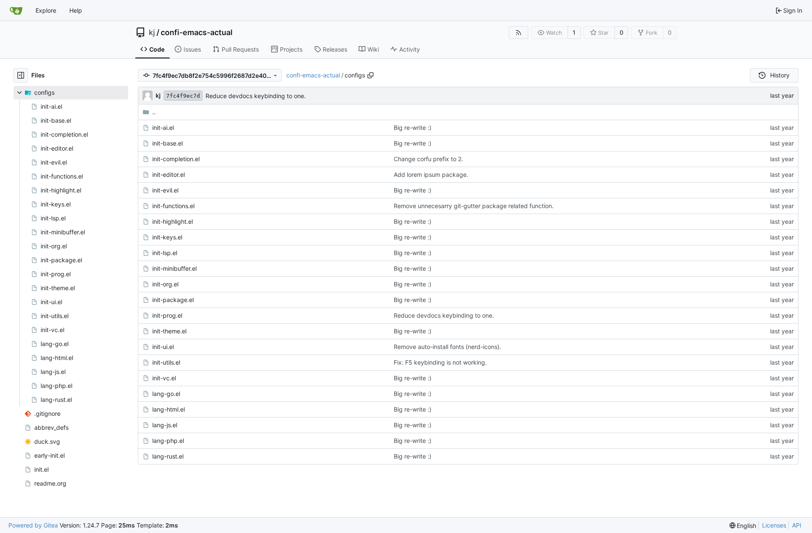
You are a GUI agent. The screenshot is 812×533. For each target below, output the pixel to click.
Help (75, 10)
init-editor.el (168, 174)
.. (154, 111)
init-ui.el (163, 346)
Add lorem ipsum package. (431, 174)
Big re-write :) (412, 127)
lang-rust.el (168, 456)
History (780, 75)
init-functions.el (173, 205)
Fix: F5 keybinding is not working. (440, 362)
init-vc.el (164, 378)
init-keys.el (167, 237)
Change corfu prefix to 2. (428, 158)
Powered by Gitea (33, 525)
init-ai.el (163, 127)
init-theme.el (169, 331)
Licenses (774, 525)
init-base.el (167, 143)
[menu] (743, 525)
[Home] (16, 10)
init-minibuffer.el (174, 268)
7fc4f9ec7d (183, 96)
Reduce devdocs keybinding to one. (256, 95)
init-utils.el (166, 362)
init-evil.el (165, 190)
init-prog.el (167, 315)
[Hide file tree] (21, 75)
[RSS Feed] (518, 32)
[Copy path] (370, 75)
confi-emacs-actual (197, 32)
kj (152, 32)
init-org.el (165, 284)
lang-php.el (168, 440)
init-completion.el (176, 158)
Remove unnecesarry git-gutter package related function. (474, 205)
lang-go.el (166, 393)
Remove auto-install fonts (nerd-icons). (447, 346)
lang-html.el (168, 409)
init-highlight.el (172, 221)
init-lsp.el (164, 252)
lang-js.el (164, 425)
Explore (46, 10)
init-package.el (173, 299)
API (796, 525)
